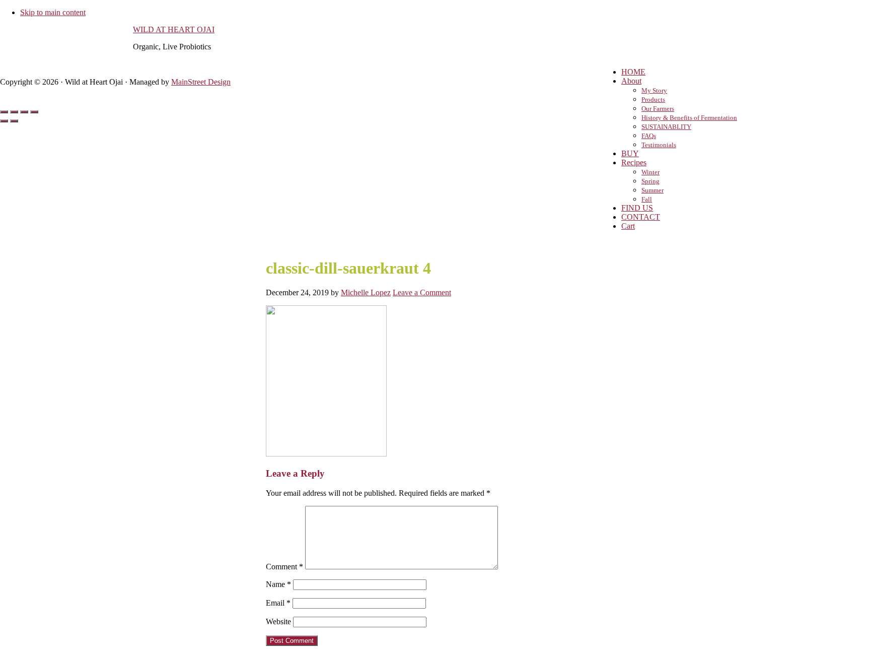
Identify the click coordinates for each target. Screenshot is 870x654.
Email (278, 603)
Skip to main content (53, 12)
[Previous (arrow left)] (4, 120)
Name (278, 584)
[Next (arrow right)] (14, 120)
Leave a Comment (422, 292)
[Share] (14, 111)
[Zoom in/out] (34, 111)
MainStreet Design (201, 82)
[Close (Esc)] (4, 111)
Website (278, 621)
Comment (284, 566)
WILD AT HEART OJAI (173, 29)
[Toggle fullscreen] (24, 111)
